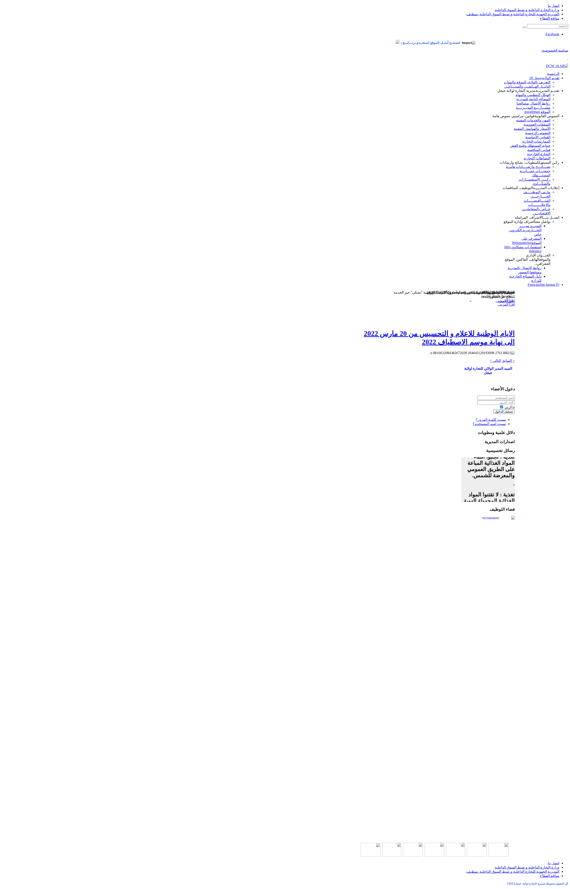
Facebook (552, 34)
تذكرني (510, 407)
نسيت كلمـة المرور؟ (491, 419)
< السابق (508, 361)
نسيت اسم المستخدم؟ (489, 424)
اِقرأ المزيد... (506, 304)
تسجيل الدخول (504, 411)
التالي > (495, 361)
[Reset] (524, 27)
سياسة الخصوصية (554, 50)
